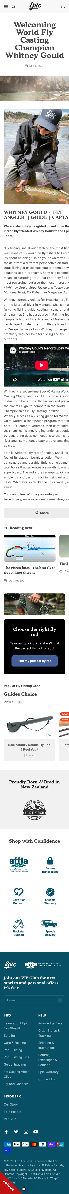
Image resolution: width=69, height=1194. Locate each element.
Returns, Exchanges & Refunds (47, 1060)
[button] (11, 1182)
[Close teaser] (24, 1189)
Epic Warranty (48, 1072)
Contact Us (46, 1079)
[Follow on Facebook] (6, 1131)
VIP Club (10, 1119)
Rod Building (13, 1050)
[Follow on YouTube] (35, 1131)
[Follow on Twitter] (16, 1131)
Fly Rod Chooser (16, 1084)
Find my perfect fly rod (35, 661)
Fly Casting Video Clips (17, 1074)
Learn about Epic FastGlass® (16, 1025)
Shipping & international (47, 1045)
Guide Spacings (15, 1064)
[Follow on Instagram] (26, 1131)
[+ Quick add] (49, 734)
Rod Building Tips (16, 1057)
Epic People (12, 1112)
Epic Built (10, 1035)
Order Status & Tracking (49, 1033)
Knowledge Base (50, 1023)
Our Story (11, 1104)
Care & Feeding (15, 1043)
